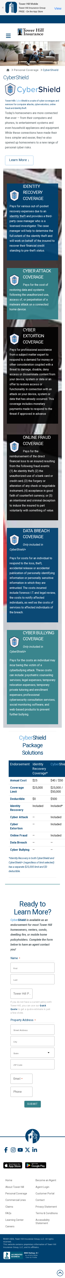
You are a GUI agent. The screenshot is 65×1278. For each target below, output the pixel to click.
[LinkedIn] (34, 1150)
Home (8, 1180)
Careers (9, 1226)
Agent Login (42, 1187)
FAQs (8, 1213)
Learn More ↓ (19, 160)
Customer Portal (45, 1193)
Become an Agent (46, 1180)
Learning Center (14, 1219)
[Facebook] (6, 1150)
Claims (9, 1206)
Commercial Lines (15, 1200)
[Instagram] (13, 1150)
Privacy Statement (46, 1206)
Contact (40, 1200)
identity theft (18, 216)
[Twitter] (27, 1150)
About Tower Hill (14, 1187)
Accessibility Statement (43, 1221)
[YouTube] (20, 1150)
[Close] (3, 8)
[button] (8, 34)
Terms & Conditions (47, 1213)
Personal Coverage (16, 1193)
